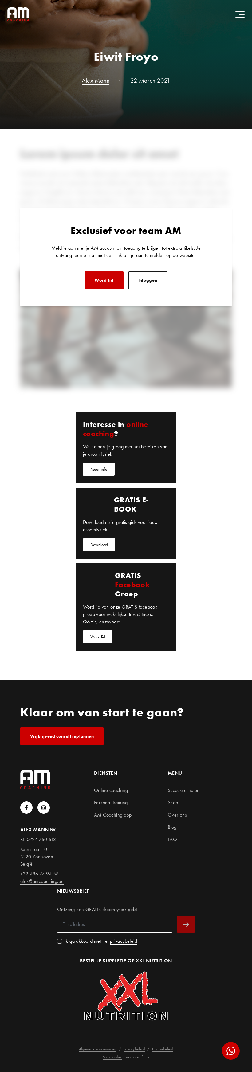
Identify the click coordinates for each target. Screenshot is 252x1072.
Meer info (98, 469)
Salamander (112, 1056)
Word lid (104, 280)
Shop (173, 802)
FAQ (172, 839)
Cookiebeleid (162, 1049)
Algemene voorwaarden (97, 1049)
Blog (172, 827)
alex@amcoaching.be (42, 881)
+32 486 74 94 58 (39, 874)
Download (99, 545)
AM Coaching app (113, 815)
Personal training (111, 802)
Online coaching (111, 790)
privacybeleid (123, 941)
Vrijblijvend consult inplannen (62, 736)
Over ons (177, 815)
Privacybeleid (134, 1049)
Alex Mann (95, 80)
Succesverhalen (184, 790)
